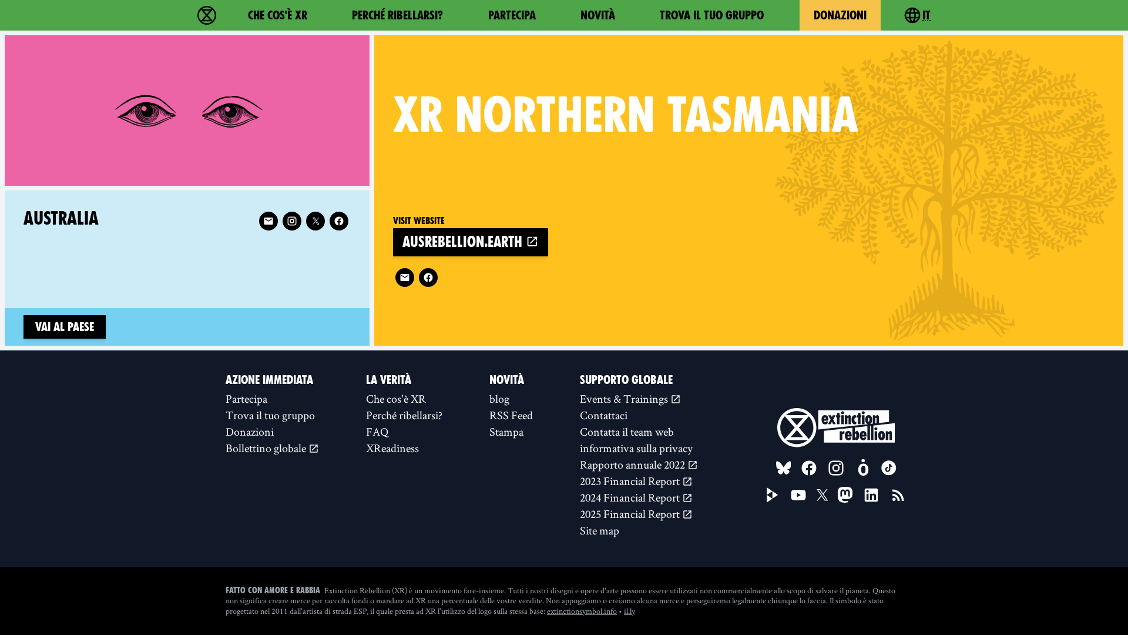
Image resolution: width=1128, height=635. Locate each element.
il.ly (629, 611)
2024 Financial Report (631, 497)
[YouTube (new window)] (798, 495)
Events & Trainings (625, 398)
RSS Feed (511, 415)
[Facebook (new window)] (428, 277)
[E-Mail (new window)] (404, 277)
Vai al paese (64, 327)
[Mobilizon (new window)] (863, 468)
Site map (599, 530)
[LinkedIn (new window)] (871, 495)
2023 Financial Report (631, 481)
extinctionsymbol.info (582, 611)
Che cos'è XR (277, 15)
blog (499, 398)
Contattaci (603, 415)
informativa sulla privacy (636, 448)
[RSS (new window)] (898, 495)
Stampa (506, 431)
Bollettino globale (267, 448)
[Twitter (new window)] (315, 221)
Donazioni (840, 15)
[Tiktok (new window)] (889, 468)
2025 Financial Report (631, 514)
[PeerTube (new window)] (772, 495)
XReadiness (392, 448)
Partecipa (512, 15)
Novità (597, 15)
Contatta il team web (627, 431)
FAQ (377, 431)
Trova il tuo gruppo (712, 15)
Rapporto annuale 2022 (633, 464)
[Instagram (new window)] (292, 221)
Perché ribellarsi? (397, 15)
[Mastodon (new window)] (845, 494)
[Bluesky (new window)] (783, 468)
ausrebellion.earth (464, 241)
